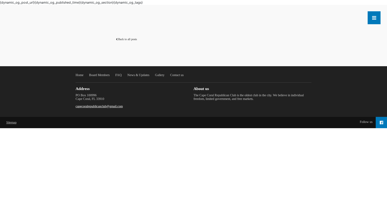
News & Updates (138, 75)
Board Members (99, 75)
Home (79, 75)
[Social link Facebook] (381, 122)
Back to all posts (127, 39)
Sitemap (11, 122)
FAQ (118, 75)
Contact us (177, 75)
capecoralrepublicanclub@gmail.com (99, 106)
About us (201, 88)
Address (83, 88)
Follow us (366, 122)
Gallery (159, 75)
